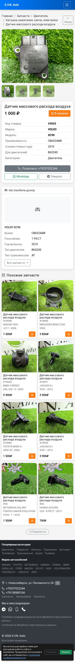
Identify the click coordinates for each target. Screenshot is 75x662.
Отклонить (51, 652)
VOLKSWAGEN (62, 568)
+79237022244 (15, 588)
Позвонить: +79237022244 (39, 168)
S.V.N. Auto (12, 4)
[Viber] (17, 610)
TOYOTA (17, 564)
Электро (36, 549)
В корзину (61, 113)
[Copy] (57, 583)
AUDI (48, 568)
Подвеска (22, 549)
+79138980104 (15, 592)
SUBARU (45, 564)
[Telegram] (4, 610)
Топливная (8, 553)
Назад (68, 22)
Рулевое (50, 553)
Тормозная (50, 549)
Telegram (56, 176)
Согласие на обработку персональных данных (29, 625)
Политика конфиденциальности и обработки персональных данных (37, 619)
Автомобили (23, 596)
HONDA (56, 564)
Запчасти (23, 16)
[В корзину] (32, 334)
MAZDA (29, 568)
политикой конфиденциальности (21, 656)
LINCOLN (23, 572)
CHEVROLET (9, 572)
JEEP (34, 572)
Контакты (39, 596)
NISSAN (6, 564)
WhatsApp (22, 176)
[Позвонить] (23, 610)
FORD (19, 568)
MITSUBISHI (31, 564)
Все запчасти (16, 262)
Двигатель (41, 16)
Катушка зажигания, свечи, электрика (32, 20)
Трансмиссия (25, 553)
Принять (65, 652)
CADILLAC (7, 568)
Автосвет (64, 549)
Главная (7, 16)
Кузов (39, 553)
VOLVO (39, 568)
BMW (66, 564)
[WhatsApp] (10, 610)
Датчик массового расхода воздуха (30, 24)
